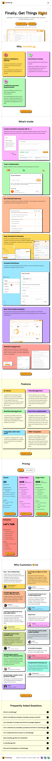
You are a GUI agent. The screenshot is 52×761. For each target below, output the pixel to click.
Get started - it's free (21, 23)
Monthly (20, 470)
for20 (42, 481)
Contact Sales (10, 553)
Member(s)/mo (28, 482)
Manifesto (18, 757)
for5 (26, 481)
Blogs (38, 757)
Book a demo (32, 23)
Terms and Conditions (31, 757)
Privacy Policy (24, 757)
